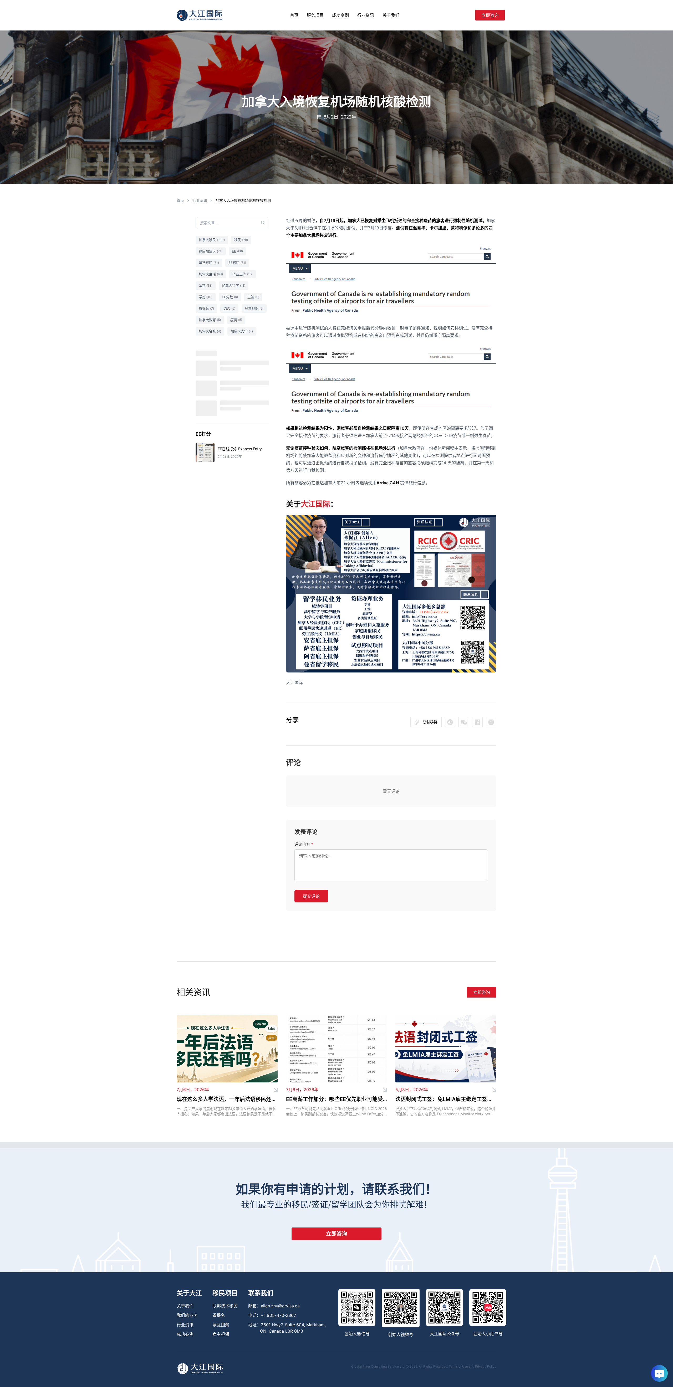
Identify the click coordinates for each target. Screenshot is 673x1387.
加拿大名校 (210, 331)
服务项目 (315, 15)
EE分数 (230, 297)
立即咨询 (490, 15)
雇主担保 (254, 308)
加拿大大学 (242, 331)
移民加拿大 (210, 251)
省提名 (206, 308)
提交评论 (311, 896)
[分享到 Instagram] (491, 722)
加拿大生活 (211, 274)
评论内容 (303, 844)
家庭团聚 (220, 1324)
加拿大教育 (210, 320)
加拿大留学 (233, 285)
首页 (294, 15)
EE (237, 251)
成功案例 (340, 15)
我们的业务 (187, 1315)
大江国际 (315, 504)
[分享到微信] (450, 722)
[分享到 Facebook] (477, 722)
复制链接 (430, 722)
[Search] (469, 15)
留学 (205, 285)
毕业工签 (242, 274)
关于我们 (391, 15)
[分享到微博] (463, 722)
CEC (229, 308)
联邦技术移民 (225, 1305)
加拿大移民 (212, 240)
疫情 (236, 320)
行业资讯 (365, 15)
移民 (241, 240)
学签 (205, 297)
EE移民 (237, 262)
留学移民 (209, 262)
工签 (253, 297)
